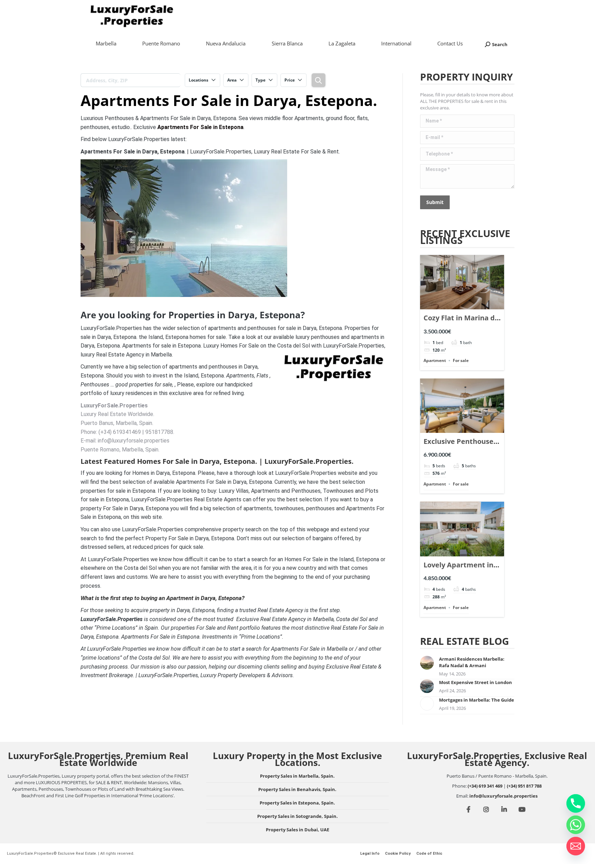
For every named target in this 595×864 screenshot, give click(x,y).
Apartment (435, 360)
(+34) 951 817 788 (524, 786)
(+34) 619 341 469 (485, 786)
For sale (461, 360)
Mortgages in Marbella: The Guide (476, 700)
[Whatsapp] (575, 824)
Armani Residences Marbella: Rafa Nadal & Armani (471, 662)
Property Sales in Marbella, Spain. (297, 776)
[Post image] (427, 663)
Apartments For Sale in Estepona (200, 127)
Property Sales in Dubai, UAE (297, 829)
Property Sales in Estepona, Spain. (297, 803)
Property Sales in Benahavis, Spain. (297, 789)
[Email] (575, 846)
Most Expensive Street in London (475, 682)
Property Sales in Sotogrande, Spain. (297, 816)
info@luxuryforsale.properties (503, 796)
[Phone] (575, 803)
